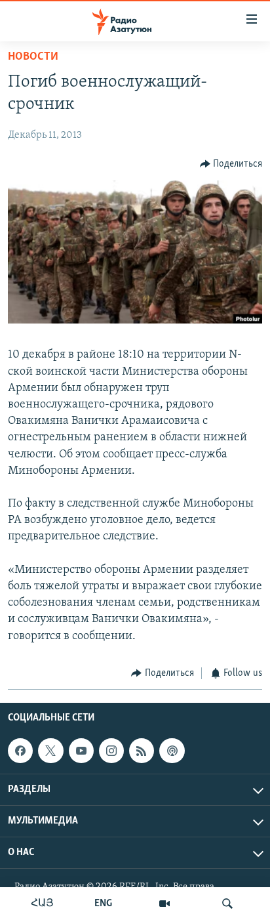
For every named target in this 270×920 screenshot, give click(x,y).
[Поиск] (227, 903)
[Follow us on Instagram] (111, 750)
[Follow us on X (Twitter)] (50, 750)
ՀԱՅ (42, 903)
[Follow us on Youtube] (81, 750)
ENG (103, 903)
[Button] (231, 164)
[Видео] (164, 903)
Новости (33, 57)
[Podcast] (171, 750)
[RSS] (141, 750)
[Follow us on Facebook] (20, 750)
